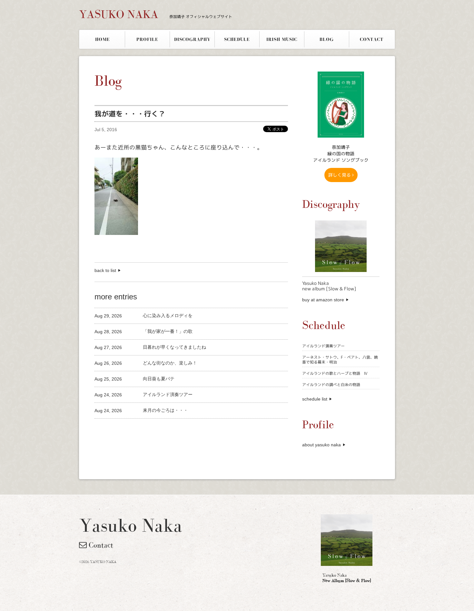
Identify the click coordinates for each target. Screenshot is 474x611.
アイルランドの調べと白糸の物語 (331, 384)
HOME (102, 39)
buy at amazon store (323, 299)
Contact (100, 545)
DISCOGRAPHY (192, 39)
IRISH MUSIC (281, 39)
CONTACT (371, 39)
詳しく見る (340, 175)
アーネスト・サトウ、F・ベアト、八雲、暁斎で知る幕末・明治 (340, 359)
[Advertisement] (169, 429)
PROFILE (147, 39)
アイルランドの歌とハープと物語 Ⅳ (335, 373)
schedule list (314, 399)
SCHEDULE (237, 39)
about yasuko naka (321, 444)
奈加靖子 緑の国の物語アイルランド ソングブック (341, 153)
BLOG (327, 39)
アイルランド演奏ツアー (323, 346)
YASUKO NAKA (155, 14)
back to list (105, 270)
